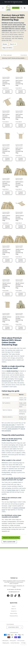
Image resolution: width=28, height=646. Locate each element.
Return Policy (13, 613)
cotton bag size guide (8, 424)
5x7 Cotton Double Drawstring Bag (6, 150)
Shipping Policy (14, 615)
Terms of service (20, 640)
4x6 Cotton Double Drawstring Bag (19, 117)
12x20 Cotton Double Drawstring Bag (7, 285)
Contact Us (13, 611)
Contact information (15, 642)
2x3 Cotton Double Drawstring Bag (6, 83)
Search (13, 606)
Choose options (7, 91)
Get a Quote (16, 7)
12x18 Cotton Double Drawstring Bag (20, 252)
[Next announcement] (25, 2)
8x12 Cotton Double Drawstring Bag (6, 218)
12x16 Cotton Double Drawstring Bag (6, 252)
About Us (13, 608)
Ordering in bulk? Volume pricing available (14, 58)
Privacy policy (13, 640)
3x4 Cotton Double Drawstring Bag (19, 83)
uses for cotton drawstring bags (14, 426)
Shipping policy (6, 642)
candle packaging (12, 428)
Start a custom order (9, 541)
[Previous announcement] (2, 2)
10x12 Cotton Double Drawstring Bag (20, 218)
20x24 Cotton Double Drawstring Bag (7, 319)
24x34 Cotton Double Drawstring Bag (20, 319)
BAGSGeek (15, 632)
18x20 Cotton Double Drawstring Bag (20, 285)
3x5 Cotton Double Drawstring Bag (6, 117)
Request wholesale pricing (11, 537)
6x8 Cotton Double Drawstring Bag (19, 150)
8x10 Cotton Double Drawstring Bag (19, 184)
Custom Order (11, 490)
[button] (2, 7)
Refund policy (6, 640)
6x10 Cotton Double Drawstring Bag (6, 184)
